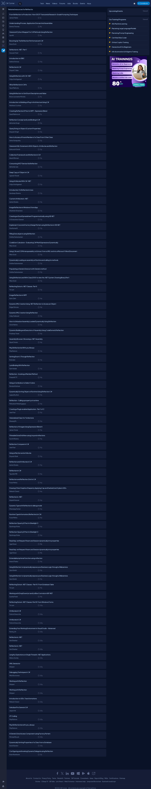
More (89, 4)
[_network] (4, 33)
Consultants (84, 778)
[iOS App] (88, 773)
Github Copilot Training (120, 42)
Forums (62, 3)
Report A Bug (99, 778)
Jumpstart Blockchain (94, 781)
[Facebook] (57, 773)
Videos (54, 3)
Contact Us (37, 778)
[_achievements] (4, 30)
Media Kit (60, 778)
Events (82, 3)
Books (75, 3)
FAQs (106, 778)
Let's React (59, 781)
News (48, 3)
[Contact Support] (93, 773)
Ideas (91, 778)
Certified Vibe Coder (119, 38)
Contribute (144, 3)
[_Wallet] (4, 21)
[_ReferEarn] (4, 37)
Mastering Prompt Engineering (123, 33)
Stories (37, 781)
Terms (54, 778)
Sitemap (122, 778)
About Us (29, 778)
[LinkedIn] (67, 773)
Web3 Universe (69, 781)
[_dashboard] (4, 17)
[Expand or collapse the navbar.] (3, 9)
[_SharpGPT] (4, 46)
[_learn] (4, 25)
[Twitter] (62, 773)
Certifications (113, 778)
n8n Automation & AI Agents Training (125, 52)
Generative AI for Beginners (121, 47)
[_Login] (3, 786)
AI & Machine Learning (119, 24)
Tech (42, 3)
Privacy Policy (46, 778)
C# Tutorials (75, 778)
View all (145, 11)
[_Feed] (4, 13)
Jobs (69, 3)
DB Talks (52, 781)
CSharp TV (44, 781)
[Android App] (83, 773)
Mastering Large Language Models (124, 28)
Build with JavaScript (109, 781)
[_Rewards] (4, 42)
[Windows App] (78, 773)
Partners (67, 778)
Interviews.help (81, 781)
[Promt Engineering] (128, 71)
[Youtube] (73, 773)
